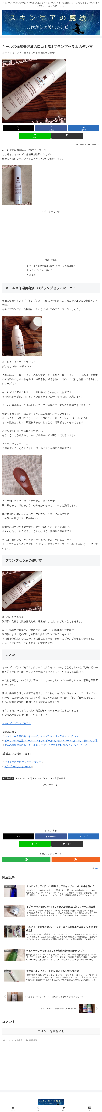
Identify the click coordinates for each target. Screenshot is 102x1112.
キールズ (38, 778)
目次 (47, 260)
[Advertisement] (51, 232)
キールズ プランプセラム (16, 723)
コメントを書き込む (51, 1031)
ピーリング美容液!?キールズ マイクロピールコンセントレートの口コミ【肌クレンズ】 (51, 740)
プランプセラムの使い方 (40, 270)
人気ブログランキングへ (18, 766)
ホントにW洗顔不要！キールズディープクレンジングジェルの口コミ (41, 736)
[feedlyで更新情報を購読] (26, 859)
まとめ (32, 274)
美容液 (62, 778)
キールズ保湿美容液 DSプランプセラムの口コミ (52, 266)
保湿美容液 (9, 778)
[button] (67, 136)
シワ (47, 778)
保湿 (54, 778)
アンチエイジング (24, 778)
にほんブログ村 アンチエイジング (23, 762)
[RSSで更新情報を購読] (76, 859)
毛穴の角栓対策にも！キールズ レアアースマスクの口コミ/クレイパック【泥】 (47, 745)
